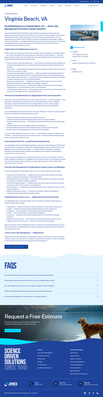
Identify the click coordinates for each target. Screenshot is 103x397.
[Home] (9, 5)
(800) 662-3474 (94, 5)
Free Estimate (102, 26)
